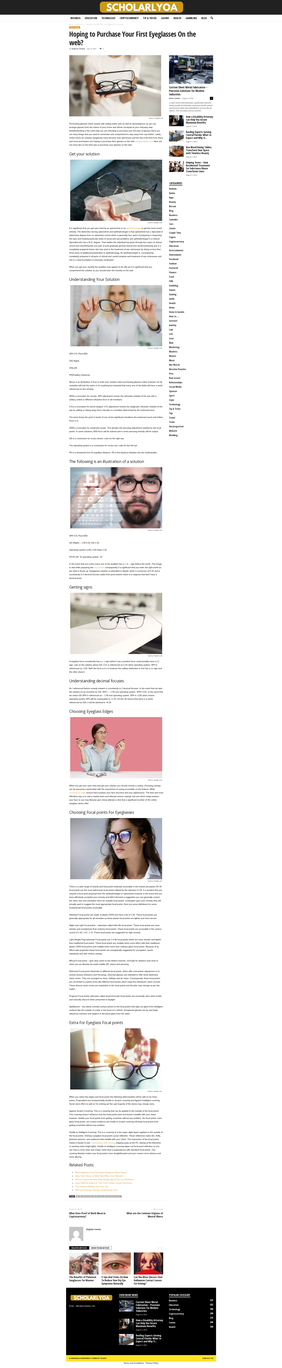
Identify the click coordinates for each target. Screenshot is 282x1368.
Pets (171, 373)
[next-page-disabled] (161, 1248)
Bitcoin (172, 206)
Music (172, 360)
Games (172, 290)
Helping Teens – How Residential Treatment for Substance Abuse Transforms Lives (198, 167)
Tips (171, 413)
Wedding (173, 435)
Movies (172, 356)
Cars (171, 224)
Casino (165, 18)
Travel (172, 417)
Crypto (172, 237)
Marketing (174, 347)
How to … (174, 316)
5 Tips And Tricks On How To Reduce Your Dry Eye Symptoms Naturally (114, 1280)
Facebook (173, 259)
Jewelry (172, 325)
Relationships (175, 382)
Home (71, 24)
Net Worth (174, 364)
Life (171, 334)
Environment (175, 254)
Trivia (171, 422)
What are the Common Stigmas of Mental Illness (145, 1215)
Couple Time (175, 232)
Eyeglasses (99, 1196)
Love (171, 338)
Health (177, 18)
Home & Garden (176, 312)
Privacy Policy (152, 1363)
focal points (98, 567)
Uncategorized (176, 426)
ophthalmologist (133, 228)
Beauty (172, 202)
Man (171, 342)
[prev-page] (158, 1248)
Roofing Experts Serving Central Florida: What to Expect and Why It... (198, 135)
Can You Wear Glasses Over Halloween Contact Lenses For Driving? (148, 1280)
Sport (172, 395)
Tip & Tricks (150, 18)
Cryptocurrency (129, 18)
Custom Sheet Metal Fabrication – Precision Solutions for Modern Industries (188, 90)
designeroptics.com (144, 141)
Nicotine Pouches (177, 369)
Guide (171, 298)
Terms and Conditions (134, 1363)
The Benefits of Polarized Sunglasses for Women (82, 1278)
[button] (211, 18)
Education (91, 18)
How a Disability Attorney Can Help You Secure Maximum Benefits (199, 119)
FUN (171, 281)
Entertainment (176, 250)
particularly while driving (103, 1143)
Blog (204, 18)
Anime (172, 193)
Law (171, 329)
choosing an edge (77, 792)
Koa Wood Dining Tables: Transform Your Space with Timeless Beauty (199, 150)
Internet (173, 320)
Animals (173, 188)
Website (173, 430)
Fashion (173, 263)
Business (75, 18)
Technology (108, 18)
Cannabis (173, 219)
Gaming (172, 294)
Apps (171, 197)
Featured (173, 268)
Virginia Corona (78, 49)
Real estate (174, 378)
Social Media (175, 386)
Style (171, 400)
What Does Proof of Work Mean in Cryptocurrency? (87, 1215)
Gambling (191, 18)
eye (78, 1196)
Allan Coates (174, 98)
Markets (173, 351)
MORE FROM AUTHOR (100, 1248)
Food (171, 276)
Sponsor (173, 391)
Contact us (207, 1358)
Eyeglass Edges (87, 1196)
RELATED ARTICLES (79, 1248)
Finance (172, 272)
